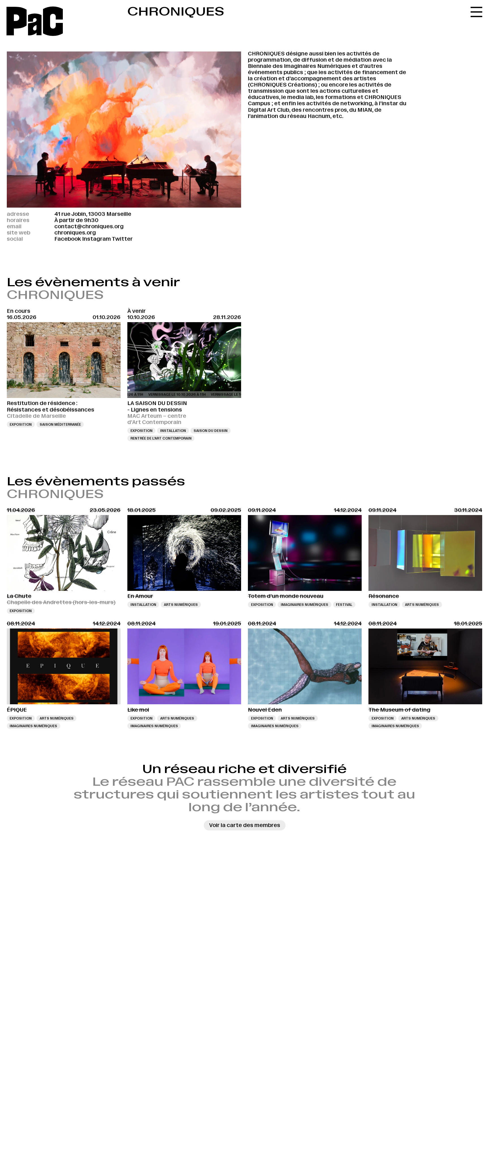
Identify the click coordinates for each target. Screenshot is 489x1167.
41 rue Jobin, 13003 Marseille (92, 214)
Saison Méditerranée (60, 424)
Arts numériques (181, 604)
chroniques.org (75, 232)
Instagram (96, 239)
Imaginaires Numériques (304, 604)
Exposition (21, 424)
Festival (344, 604)
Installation (173, 431)
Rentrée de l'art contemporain (161, 438)
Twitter (122, 239)
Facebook (67, 239)
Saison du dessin (211, 431)
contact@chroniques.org (89, 226)
